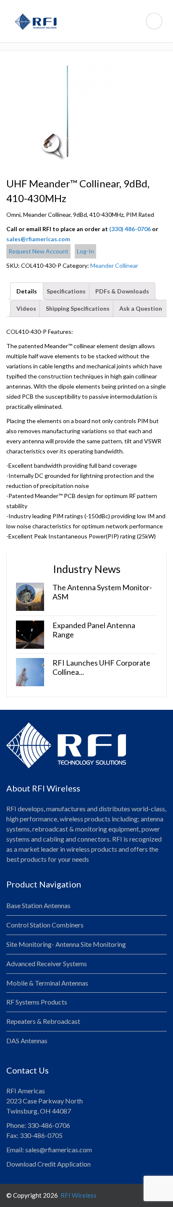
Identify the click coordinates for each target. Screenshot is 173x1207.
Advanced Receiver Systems (46, 963)
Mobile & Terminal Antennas (47, 983)
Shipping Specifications (78, 308)
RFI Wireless (78, 1195)
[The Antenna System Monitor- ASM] (30, 596)
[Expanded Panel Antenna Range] (30, 633)
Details (26, 291)
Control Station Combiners (45, 925)
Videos (26, 308)
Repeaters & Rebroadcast (43, 1021)
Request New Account (38, 251)
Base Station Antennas (38, 905)
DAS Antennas (26, 1040)
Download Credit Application (48, 1164)
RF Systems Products (36, 1002)
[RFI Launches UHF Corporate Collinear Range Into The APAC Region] (30, 671)
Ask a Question (140, 308)
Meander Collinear (114, 265)
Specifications (66, 291)
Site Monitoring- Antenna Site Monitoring (66, 944)
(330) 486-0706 (130, 228)
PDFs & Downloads (122, 291)
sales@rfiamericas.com (38, 238)
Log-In (85, 251)
